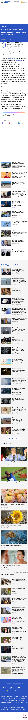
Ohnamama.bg (13, 700)
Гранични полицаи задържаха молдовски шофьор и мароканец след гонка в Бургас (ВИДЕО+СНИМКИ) (19, 659)
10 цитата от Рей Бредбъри (9, 462)
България (14, 284)
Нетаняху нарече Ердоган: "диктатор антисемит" (18, 241)
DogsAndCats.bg (13, 698)
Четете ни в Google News (15, 690)
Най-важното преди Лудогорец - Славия (18, 647)
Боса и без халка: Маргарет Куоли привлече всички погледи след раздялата (19, 629)
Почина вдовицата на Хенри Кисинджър (18, 250)
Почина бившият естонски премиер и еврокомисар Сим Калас (18, 330)
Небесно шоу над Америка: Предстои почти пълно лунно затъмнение (18, 300)
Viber (5, 123)
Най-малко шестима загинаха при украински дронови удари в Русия (18, 390)
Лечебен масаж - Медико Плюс (17, 289)
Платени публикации (15, 709)
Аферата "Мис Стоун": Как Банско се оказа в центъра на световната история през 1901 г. (19, 194)
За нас (5, 707)
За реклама (12, 707)
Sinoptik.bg (21, 700)
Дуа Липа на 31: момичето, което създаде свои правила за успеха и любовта (19, 619)
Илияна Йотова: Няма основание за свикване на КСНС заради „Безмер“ (19, 410)
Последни (16, 2)
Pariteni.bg (10, 702)
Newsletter (13, 123)
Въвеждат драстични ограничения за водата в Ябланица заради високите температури (19, 310)
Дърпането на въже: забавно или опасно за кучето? (19, 590)
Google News (23, 123)
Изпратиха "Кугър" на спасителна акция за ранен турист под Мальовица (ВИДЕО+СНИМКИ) (19, 670)
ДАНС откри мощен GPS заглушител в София (19, 221)
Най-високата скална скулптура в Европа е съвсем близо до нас (18, 609)
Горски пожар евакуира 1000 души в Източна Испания (19, 320)
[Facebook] (14, 711)
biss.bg (13, 207)
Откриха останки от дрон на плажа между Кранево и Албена (19, 183)
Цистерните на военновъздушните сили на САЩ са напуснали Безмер (18, 420)
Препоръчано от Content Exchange (19, 572)
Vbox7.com (9, 696)
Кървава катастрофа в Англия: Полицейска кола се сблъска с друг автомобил (19, 430)
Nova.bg (5, 698)
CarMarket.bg (22, 698)
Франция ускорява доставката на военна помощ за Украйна (19, 270)
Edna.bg (17, 702)
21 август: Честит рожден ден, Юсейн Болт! (14, 482)
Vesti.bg (7, 2)
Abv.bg (3, 696)
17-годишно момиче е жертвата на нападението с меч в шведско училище (18, 340)
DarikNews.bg (23, 696)
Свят (13, 273)
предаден (19, 60)
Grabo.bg (3, 702)
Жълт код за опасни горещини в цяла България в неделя (18, 360)
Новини (3, 26)
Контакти (25, 709)
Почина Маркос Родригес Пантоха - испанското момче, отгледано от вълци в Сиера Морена (18, 350)
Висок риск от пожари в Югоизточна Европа (19, 598)
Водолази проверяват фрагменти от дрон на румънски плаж (19, 380)
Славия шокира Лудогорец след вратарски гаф (17, 638)
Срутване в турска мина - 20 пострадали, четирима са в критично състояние (19, 371)
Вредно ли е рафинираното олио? (11, 526)
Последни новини (10, 264)
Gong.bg (16, 696)
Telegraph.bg (24, 702)
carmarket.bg (14, 217)
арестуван (12, 58)
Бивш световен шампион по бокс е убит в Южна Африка (18, 399)
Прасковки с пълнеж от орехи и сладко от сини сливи (13, 505)
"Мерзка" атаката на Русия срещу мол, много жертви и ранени (19, 232)
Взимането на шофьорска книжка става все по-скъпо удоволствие (18, 213)
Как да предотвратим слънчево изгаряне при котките (19, 580)
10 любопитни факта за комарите (11, 545)
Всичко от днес (14, 438)
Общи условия (20, 707)
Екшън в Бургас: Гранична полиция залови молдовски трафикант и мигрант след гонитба (19, 165)
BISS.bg (6, 700)
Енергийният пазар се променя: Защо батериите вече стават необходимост (19, 203)
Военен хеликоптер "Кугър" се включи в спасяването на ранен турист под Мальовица (19, 281)
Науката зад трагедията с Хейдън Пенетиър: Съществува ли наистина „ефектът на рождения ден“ (19, 174)
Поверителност (4, 709)
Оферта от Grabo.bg (16, 292)
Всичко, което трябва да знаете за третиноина (11, 566)
